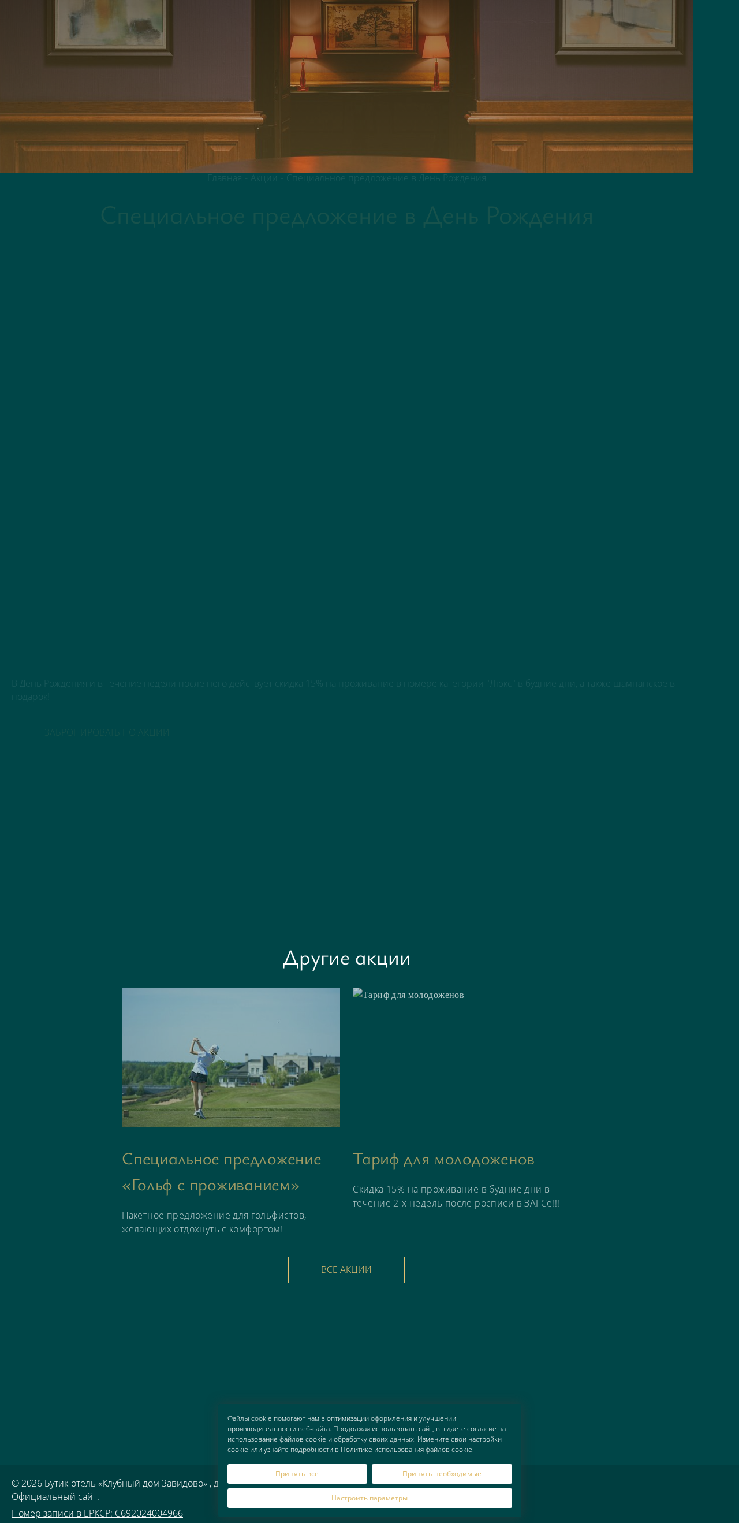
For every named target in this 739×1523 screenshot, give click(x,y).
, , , (716, 1360)
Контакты (656, 25)
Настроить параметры (369, 1498)
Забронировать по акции (107, 732)
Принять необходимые (442, 1474)
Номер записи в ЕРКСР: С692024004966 (97, 1513)
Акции (461, 25)
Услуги (504, 25)
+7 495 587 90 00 (716, 119)
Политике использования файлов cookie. (407, 1449)
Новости (554, 25)
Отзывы (605, 25)
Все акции (346, 1269)
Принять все (297, 1474)
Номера (416, 25)
